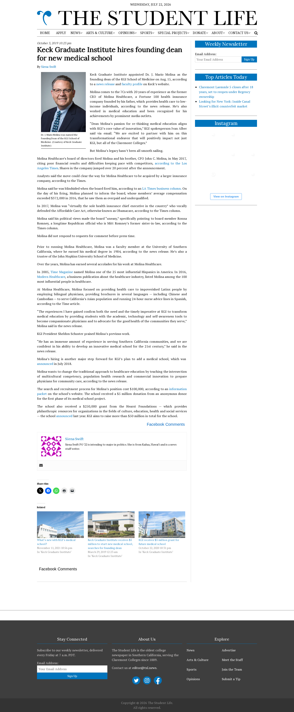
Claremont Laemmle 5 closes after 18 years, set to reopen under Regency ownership (226, 92)
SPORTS (146, 33)
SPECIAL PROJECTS (172, 33)
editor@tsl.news (144, 668)
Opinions (193, 679)
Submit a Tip (231, 679)
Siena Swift (48, 67)
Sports (191, 669)
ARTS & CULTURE (99, 33)
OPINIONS (126, 33)
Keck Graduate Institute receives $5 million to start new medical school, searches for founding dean (110, 544)
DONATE (199, 33)
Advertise (229, 650)
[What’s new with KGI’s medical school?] (60, 524)
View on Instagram (226, 196)
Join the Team (232, 669)
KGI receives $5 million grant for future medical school (159, 542)
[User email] (41, 466)
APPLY (61, 33)
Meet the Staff (232, 660)
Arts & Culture (197, 660)
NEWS (75, 33)
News (190, 650)
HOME (45, 33)
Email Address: (205, 54)
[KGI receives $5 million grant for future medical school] (162, 524)
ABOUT (217, 33)
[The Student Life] (147, 18)
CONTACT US (238, 33)
